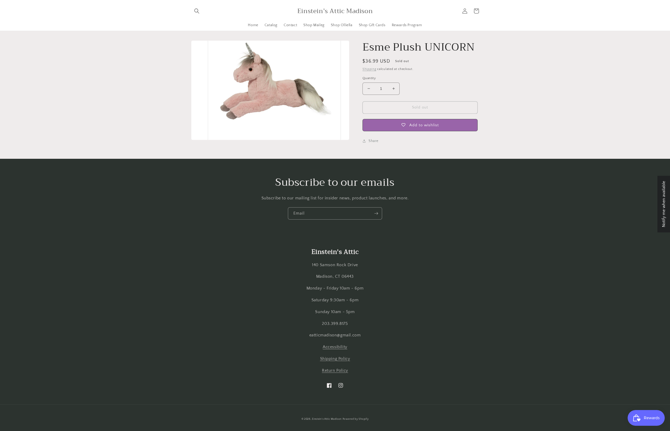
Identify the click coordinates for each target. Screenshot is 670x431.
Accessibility (335, 347)
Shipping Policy (335, 358)
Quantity (369, 78)
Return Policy (335, 370)
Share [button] (373, 141)
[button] (197, 11)
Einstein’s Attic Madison (327, 419)
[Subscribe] (376, 213)
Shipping (369, 69)
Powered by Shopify (356, 419)
